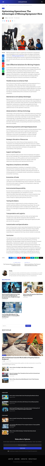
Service (4, 355)
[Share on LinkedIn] (8, 21)
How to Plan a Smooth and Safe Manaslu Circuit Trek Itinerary (24, 379)
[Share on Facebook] (3, 21)
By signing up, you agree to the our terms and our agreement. (23, 451)
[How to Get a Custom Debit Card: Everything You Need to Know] (5, 397)
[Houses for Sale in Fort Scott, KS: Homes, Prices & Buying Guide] (5, 403)
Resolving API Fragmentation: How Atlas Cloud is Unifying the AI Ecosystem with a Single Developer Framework (11, 296)
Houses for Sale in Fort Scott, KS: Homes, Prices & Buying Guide (24, 401)
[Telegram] (3, 69)
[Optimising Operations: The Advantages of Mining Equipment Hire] (22, 37)
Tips (3, 8)
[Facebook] (3, 56)
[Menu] (3, 2)
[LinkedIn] (3, 61)
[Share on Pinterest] (7, 21)
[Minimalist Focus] (22, 1)
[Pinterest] (3, 63)
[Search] (41, 2)
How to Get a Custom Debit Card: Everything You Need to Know (24, 395)
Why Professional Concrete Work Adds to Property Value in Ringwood (20, 358)
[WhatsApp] (3, 71)
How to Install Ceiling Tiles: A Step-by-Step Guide (21, 418)
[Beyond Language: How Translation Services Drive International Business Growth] (5, 375)
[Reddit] (3, 66)
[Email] (3, 74)
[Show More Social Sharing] (14, 21)
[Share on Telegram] (12, 21)
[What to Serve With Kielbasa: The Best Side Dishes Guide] (5, 432)
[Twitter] (3, 58)
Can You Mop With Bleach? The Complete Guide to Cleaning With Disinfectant (10, 316)
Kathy (7, 17)
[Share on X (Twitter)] (5, 21)
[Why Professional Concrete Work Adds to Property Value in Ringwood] (22, 344)
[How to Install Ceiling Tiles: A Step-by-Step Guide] (5, 420)
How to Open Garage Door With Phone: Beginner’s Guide (33, 295)
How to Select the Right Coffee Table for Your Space (21, 367)
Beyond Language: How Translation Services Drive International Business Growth (25, 374)
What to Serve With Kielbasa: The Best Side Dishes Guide (22, 430)
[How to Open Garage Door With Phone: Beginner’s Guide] (33, 287)
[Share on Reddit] (10, 21)
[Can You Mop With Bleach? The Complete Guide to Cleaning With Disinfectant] (12, 307)
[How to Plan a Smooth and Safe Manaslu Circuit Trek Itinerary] (5, 380)
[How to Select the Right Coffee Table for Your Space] (5, 369)
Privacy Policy (30, 451)
